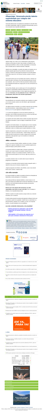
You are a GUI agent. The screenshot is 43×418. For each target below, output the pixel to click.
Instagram (23, 407)
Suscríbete (23, 3)
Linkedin (18, 407)
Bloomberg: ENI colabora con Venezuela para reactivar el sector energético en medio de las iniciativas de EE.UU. (21, 303)
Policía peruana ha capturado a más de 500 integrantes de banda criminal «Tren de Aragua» (20, 210)
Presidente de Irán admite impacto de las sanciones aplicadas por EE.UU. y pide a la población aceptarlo (21, 314)
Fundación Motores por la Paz (24, 32)
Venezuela (20, 34)
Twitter (26, 407)
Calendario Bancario (9, 389)
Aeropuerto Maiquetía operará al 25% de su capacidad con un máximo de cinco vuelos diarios (21, 262)
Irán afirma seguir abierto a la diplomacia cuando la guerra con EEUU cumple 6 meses (21, 269)
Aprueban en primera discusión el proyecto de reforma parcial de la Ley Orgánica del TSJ (21, 275)
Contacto (28, 3)
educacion (15, 32)
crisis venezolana (9, 32)
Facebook (31, 407)
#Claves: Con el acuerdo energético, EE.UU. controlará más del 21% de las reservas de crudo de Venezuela (21, 307)
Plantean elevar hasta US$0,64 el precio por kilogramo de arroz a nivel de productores (21, 310)
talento (15, 34)
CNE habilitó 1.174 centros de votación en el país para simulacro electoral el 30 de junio (20, 215)
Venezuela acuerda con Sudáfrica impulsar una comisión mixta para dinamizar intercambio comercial (20, 339)
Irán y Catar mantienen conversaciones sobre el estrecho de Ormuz (18, 278)
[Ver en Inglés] (40, 0)
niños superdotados (9, 34)
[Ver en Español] (42, 0)
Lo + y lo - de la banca (9, 386)
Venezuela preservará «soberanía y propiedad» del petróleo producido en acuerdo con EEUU (21, 300)
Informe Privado (16, 3)
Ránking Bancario (8, 381)
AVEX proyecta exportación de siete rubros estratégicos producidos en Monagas (20, 352)
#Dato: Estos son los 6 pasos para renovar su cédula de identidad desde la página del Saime (21, 266)
